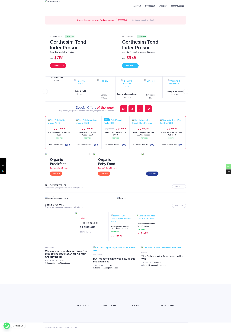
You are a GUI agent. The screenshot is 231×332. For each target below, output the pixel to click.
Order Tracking (177, 6)
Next (185, 91)
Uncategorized (57, 77)
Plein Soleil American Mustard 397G (87, 133)
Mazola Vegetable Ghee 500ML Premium (143, 133)
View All (177, 186)
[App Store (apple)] (3, 165)
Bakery (104, 95)
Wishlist (163, 6)
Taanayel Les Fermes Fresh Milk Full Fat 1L (120, 227)
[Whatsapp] (6, 326)
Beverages (150, 95)
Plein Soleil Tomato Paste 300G (115, 133)
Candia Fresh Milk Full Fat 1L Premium (146, 225)
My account (150, 6)
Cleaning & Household (174, 92)
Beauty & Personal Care (127, 94)
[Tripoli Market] (55, 6)
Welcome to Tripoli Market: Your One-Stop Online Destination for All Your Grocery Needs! (67, 254)
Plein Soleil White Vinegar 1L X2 (59, 133)
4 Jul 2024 (49, 260)
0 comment (60, 260)
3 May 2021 (98, 265)
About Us (137, 6)
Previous (45, 91)
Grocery (144, 252)
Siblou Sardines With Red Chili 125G (171, 133)
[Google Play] (3, 171)
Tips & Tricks (49, 247)
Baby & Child (80, 91)
